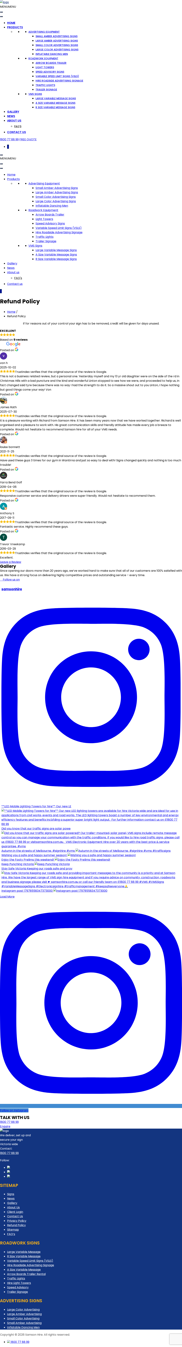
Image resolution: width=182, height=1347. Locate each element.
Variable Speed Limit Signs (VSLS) (57, 76)
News (11, 116)
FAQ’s (11, 1234)
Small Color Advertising (23, 1318)
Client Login (15, 1212)
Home (11, 23)
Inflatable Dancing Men (52, 54)
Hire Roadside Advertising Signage (59, 80)
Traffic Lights (45, 85)
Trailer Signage (46, 89)
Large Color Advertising (23, 1310)
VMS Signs (35, 94)
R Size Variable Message (24, 1256)
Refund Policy (16, 1225)
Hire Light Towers (19, 1283)
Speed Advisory (18, 1287)
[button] (8, 7)
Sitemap (13, 1230)
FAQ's (17, 126)
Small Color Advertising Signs (57, 45)
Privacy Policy (16, 1221)
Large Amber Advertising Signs (57, 40)
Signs (10, 1194)
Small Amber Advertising (24, 1323)
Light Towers (45, 67)
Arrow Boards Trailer (51, 63)
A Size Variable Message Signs (55, 103)
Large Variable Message (24, 1252)
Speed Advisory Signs (50, 72)
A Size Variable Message (24, 1270)
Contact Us (15, 1216)
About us (14, 121)
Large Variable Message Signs (56, 98)
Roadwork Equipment (43, 58)
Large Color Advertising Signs (57, 49)
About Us (13, 1207)
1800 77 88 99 (9, 139)
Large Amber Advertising (24, 1314)
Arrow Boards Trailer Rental (26, 1274)
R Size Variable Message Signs (55, 107)
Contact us (16, 132)
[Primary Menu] (1, 154)
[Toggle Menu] (1, 12)
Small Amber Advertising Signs (56, 36)
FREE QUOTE (28, 139)
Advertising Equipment (44, 32)
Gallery (13, 112)
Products (15, 27)
